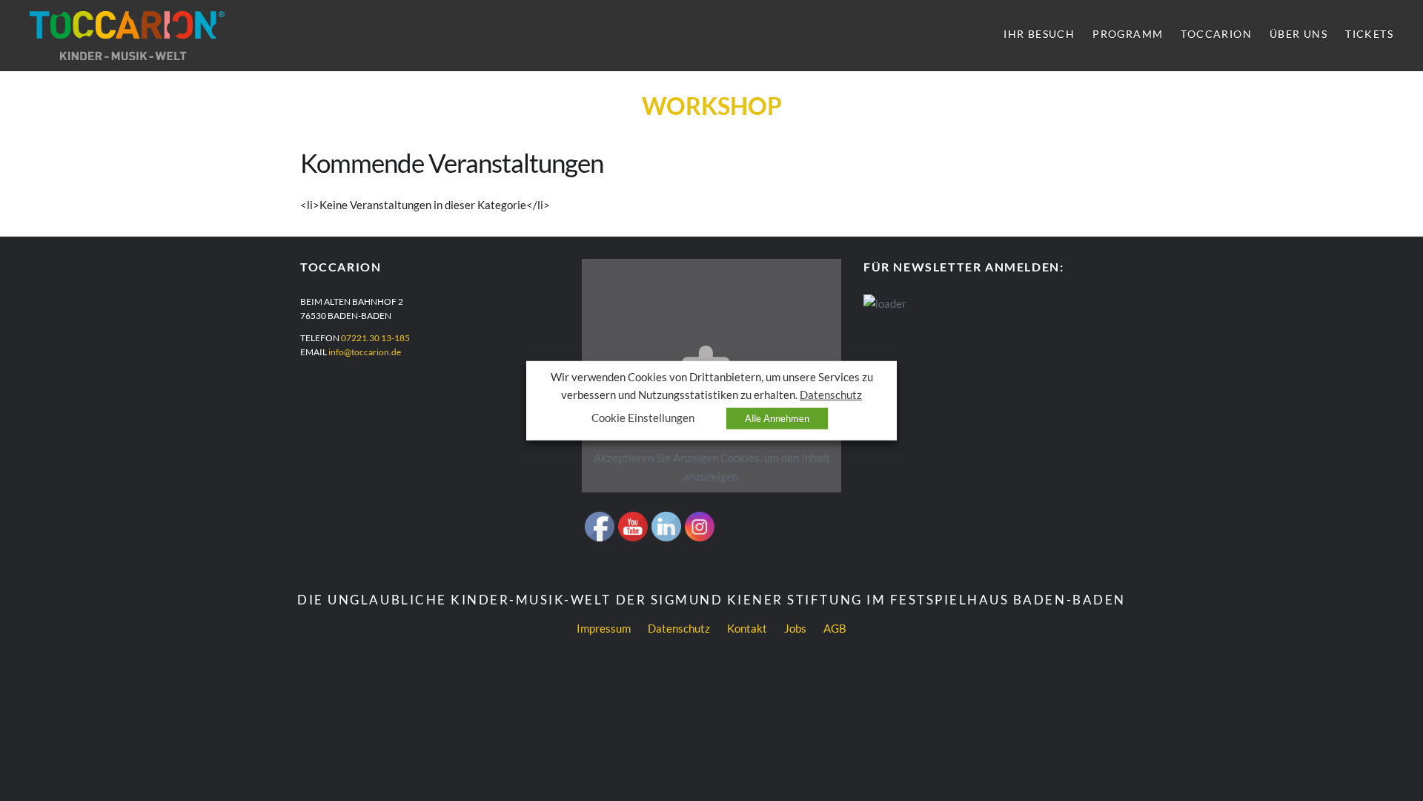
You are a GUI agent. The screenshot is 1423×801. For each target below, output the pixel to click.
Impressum (604, 628)
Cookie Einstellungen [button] (642, 417)
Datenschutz (679, 628)
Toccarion (1216, 33)
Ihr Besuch (1039, 33)
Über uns (1298, 33)
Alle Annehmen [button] (777, 417)
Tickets (1369, 33)
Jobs (795, 628)
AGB (834, 628)
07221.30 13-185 (375, 337)
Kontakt (747, 628)
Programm (1127, 33)
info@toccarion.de (364, 351)
